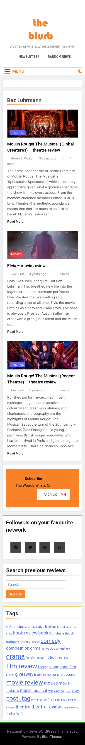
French (10, 674)
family (30, 658)
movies (51, 683)
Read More (15, 221)
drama (15, 656)
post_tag (18, 698)
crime (35, 648)
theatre (22, 707)
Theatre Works (70, 707)
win (19, 713)
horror (51, 674)
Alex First (17, 274)
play (75, 691)
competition (17, 648)
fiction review (56, 657)
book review (25, 633)
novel (68, 691)
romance (37, 699)
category (12, 642)
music (26, 690)
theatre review (46, 707)
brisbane (58, 633)
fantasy (40, 657)
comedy (51, 640)
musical (39, 690)
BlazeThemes (52, 736)
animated (31, 627)
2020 (9, 627)
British (69, 633)
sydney (10, 707)
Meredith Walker (22, 158)
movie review (24, 682)
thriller (10, 714)
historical (40, 674)
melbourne (66, 674)
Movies (16, 254)
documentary (60, 648)
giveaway (24, 674)
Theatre (17, 132)
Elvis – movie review (26, 265)
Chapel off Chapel (30, 642)
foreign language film (57, 667)
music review (56, 691)
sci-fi (46, 699)
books (44, 633)
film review (21, 666)
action (18, 626)
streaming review (63, 699)
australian (47, 626)
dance (45, 648)
